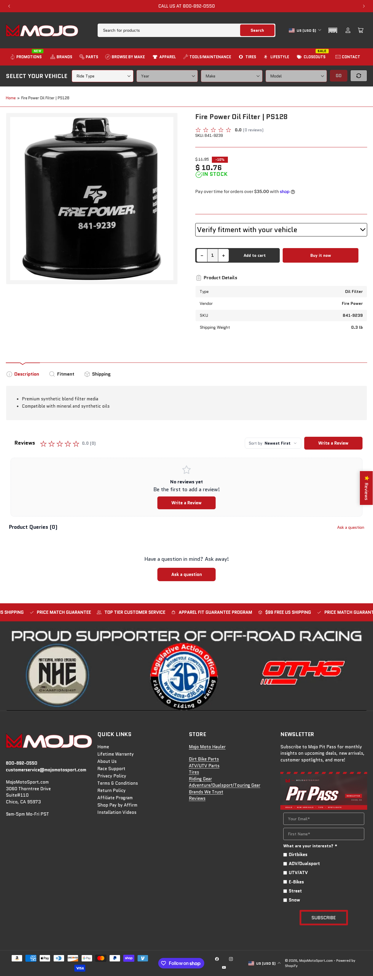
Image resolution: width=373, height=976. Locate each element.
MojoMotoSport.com (316, 960)
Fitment (65, 374)
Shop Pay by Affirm (117, 805)
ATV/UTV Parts (204, 766)
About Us (107, 761)
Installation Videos (116, 812)
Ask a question (350, 527)
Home (11, 98)
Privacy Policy (111, 776)
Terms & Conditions (117, 783)
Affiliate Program (115, 798)
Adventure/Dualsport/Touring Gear (224, 785)
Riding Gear (200, 779)
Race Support (111, 768)
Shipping (101, 374)
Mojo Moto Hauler (207, 747)
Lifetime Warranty (115, 754)
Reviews (197, 798)
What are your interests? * (310, 846)
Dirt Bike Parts (204, 759)
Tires (194, 772)
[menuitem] (26, 57)
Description (26, 374)
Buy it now (320, 255)
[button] (333, 30)
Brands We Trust (206, 792)
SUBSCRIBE (324, 917)
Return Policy (111, 790)
